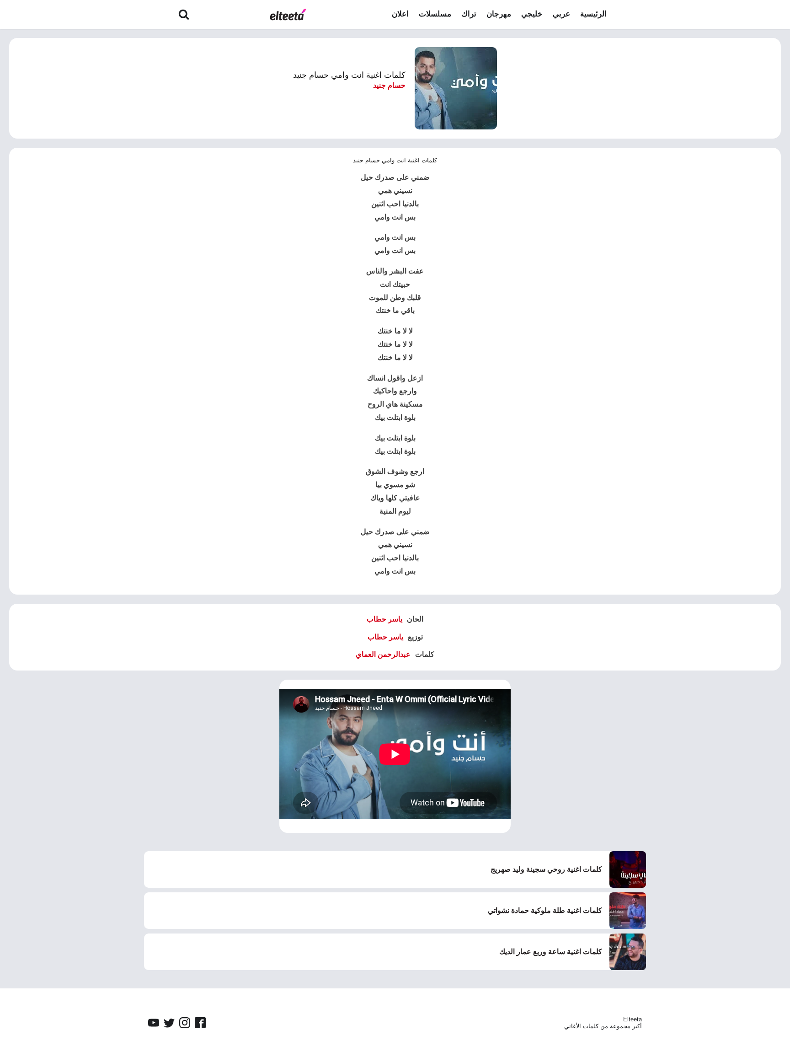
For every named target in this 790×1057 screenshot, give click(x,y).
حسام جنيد (389, 85)
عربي (561, 14)
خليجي (532, 14)
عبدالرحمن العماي (383, 654)
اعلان (400, 14)
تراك (468, 14)
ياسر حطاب (384, 619)
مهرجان (498, 14)
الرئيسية (593, 14)
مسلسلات (435, 14)
